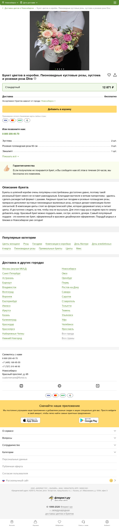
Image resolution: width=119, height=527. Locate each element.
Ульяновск (67, 315)
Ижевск (6, 305)
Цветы (69, 248)
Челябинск (67, 324)
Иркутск (6, 310)
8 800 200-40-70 (10, 133)
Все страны (68, 338)
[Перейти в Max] (98, 386)
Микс (79, 248)
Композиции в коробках (58, 243)
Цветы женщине (11, 243)
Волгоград (7, 291)
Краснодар (8, 324)
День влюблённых (101, 243)
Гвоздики (37, 243)
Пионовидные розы (24, 248)
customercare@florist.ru (14, 377)
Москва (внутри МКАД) (14, 268)
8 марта (6, 248)
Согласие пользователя (15, 473)
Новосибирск (69, 268)
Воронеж (7, 296)
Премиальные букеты (50, 248)
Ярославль (68, 329)
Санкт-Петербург (11, 273)
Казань (6, 315)
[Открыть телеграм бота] (59, 386)
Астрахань (8, 278)
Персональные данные (14, 459)
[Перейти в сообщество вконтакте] (21, 386)
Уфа (64, 319)
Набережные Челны (13, 333)
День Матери (81, 243)
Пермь (65, 282)
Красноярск (8, 329)
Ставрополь (68, 301)
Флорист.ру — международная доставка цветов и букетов (59, 510)
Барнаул (7, 282)
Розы (26, 243)
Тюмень (66, 310)
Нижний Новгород (12, 338)
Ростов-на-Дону (70, 287)
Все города (68, 333)
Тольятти (67, 305)
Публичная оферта (12, 466)
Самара (66, 291)
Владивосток (9, 287)
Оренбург (67, 278)
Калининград (9, 319)
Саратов (66, 296)
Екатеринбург (9, 301)
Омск (64, 273)
